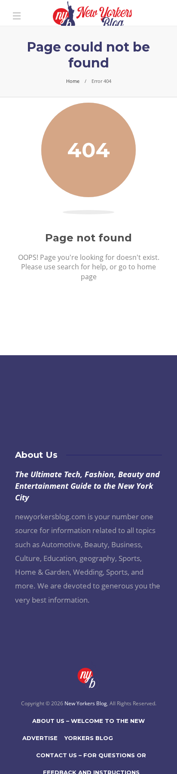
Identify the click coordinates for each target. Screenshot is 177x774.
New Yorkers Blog (85, 703)
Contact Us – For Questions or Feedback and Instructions (91, 758)
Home (72, 81)
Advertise (40, 737)
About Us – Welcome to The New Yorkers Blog (88, 723)
